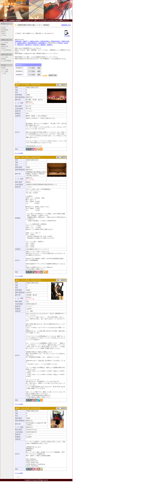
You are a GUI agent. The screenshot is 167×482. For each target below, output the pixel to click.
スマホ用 (3, 35)
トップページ (4, 26)
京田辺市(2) (28, 45)
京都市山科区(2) (22, 43)
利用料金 (3, 28)
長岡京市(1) (20, 45)
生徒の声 (3, 48)
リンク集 (3, 73)
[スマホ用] (66, 34)
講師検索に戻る (66, 25)
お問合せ (3, 33)
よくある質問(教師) (6, 60)
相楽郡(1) (50, 45)
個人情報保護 (4, 30)
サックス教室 (4, 71)
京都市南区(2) (42, 43)
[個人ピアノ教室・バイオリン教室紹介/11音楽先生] (8, 6)
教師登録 (3, 59)
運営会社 (3, 31)
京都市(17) (26, 41)
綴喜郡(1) (43, 45)
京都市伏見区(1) (45, 41)
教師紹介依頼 (4, 46)
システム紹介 (4, 42)
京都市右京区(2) (56, 41)
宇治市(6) (60, 43)
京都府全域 (18, 41)
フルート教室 (4, 69)
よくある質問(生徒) (6, 50)
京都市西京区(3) (32, 43)
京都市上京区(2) (35, 41)
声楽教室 (3, 67)
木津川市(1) (36, 45)
